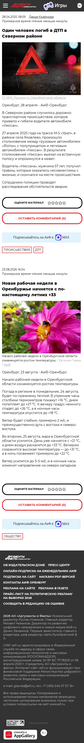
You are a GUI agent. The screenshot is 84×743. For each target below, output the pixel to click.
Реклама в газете (53, 588)
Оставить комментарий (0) (42, 218)
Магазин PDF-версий (57, 577)
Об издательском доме (24, 565)
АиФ (7, 365)
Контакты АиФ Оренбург (24, 582)
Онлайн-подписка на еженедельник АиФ (39, 571)
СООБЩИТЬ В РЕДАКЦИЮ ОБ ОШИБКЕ (33, 603)
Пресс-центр (59, 565)
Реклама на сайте (19, 588)
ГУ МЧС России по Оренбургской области (34, 98)
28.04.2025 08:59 (14, 17)
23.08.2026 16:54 (13, 269)
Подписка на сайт (19, 577)
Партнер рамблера (38, 723)
